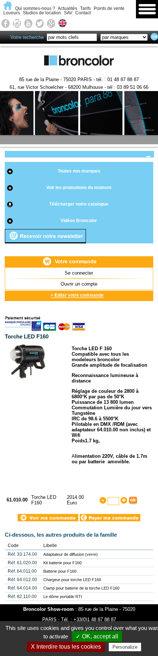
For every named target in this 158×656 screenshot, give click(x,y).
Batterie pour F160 (59, 571)
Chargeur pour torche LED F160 (72, 579)
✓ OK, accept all (97, 636)
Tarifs (85, 8)
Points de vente (109, 8)
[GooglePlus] (51, 23)
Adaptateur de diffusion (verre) (70, 554)
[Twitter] (40, 23)
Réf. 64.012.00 (22, 579)
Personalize (124, 647)
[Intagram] (17, 23)
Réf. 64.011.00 (22, 571)
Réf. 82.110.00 (22, 596)
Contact (83, 13)
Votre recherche (27, 37)
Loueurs (11, 13)
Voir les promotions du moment (78, 187)
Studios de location (42, 13)
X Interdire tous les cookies (66, 647)
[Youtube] (28, 23)
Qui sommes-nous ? (35, 8)
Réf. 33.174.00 (22, 554)
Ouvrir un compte (79, 284)
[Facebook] (5, 23)
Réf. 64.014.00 (22, 588)
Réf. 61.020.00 (22, 562)
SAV (68, 13)
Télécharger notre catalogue (78, 204)
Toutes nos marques (79, 171)
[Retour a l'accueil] (8, 8)
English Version (63, 23)
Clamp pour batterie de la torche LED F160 (81, 588)
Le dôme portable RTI (62, 596)
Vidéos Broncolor (79, 220)
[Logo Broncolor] (79, 70)
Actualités (67, 8)
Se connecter (79, 273)
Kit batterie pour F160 (62, 563)
